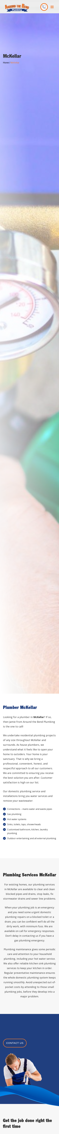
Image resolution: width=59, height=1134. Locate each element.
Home (6, 62)
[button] (52, 7)
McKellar (15, 62)
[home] (16, 7)
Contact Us (14, 1043)
